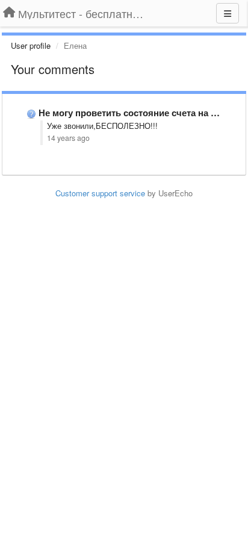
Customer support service (100, 193)
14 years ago (68, 137)
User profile (31, 45)
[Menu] (227, 13)
